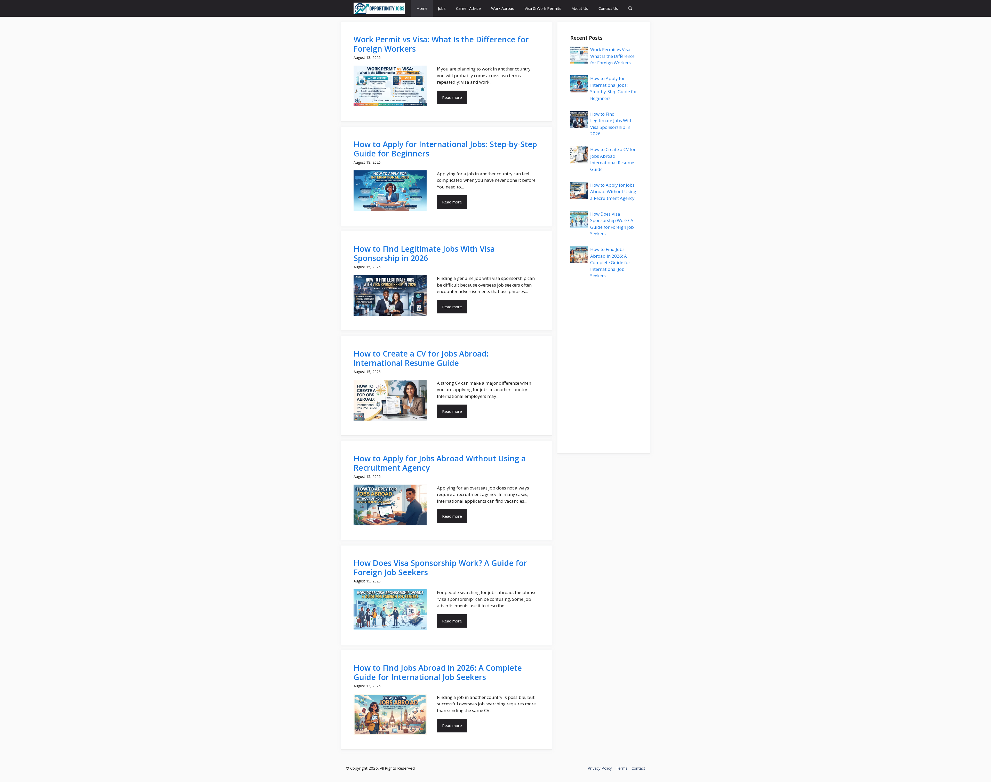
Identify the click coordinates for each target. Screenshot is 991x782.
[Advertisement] (603, 363)
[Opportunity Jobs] (379, 8)
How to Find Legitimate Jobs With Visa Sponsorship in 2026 (424, 253)
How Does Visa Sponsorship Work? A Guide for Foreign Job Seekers (440, 568)
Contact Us (608, 8)
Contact (638, 768)
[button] (630, 8)
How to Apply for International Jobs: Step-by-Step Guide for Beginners (445, 149)
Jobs (442, 8)
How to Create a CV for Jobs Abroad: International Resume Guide (421, 358)
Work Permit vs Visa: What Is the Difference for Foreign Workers (441, 44)
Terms (622, 768)
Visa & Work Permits (543, 8)
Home (422, 8)
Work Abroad (502, 8)
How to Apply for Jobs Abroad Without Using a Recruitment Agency (440, 463)
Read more (452, 97)
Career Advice (468, 8)
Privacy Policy (600, 768)
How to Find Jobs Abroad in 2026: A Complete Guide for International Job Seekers (438, 672)
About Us (580, 8)
